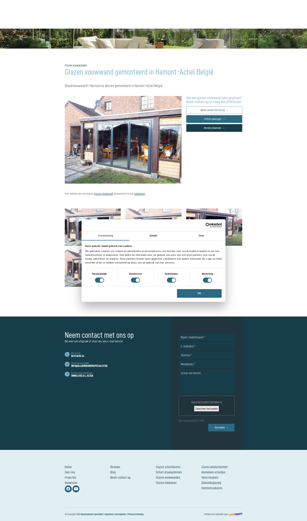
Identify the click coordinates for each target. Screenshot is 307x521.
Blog (113, 472)
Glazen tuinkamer (166, 483)
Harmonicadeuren (211, 488)
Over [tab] (201, 235)
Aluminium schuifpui (213, 472)
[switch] (135, 280)
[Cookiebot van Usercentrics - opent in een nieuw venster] (208, 225)
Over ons (70, 472)
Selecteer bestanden (206, 408)
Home (68, 467)
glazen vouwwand (103, 193)
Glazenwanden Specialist (92, 514)
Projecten (70, 477)
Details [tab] (153, 235)
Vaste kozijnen (209, 477)
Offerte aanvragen (212, 118)
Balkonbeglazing (211, 483)
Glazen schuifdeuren (168, 467)
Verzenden (220, 427)
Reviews (115, 467)
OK (199, 293)
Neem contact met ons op (213, 110)
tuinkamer (139, 193)
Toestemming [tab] (105, 235)
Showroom (71, 483)
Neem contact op (120, 477)
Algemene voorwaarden (115, 514)
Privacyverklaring (136, 514)
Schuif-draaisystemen (169, 472)
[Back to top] (301, 515)
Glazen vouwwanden (168, 477)
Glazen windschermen (214, 467)
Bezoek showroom (212, 127)
